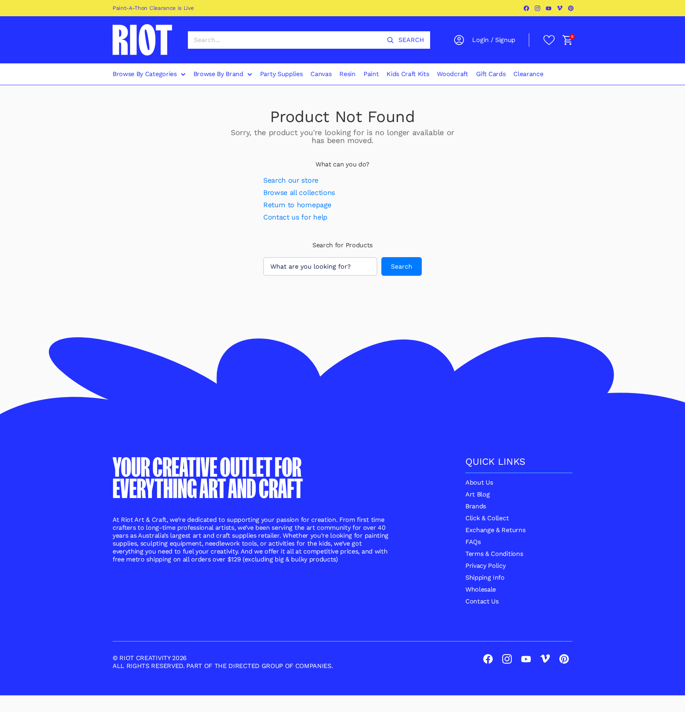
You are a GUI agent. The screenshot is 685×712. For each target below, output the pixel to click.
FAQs (473, 542)
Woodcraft (452, 74)
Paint (371, 74)
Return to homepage (297, 205)
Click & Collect (487, 518)
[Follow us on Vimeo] (560, 8)
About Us (479, 482)
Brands (475, 506)
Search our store (290, 180)
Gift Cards (491, 74)
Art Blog (477, 494)
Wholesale (480, 589)
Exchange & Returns (495, 530)
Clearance (528, 74)
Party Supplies (281, 74)
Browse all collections (299, 193)
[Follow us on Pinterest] (571, 8)
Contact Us (482, 601)
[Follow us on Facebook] (527, 8)
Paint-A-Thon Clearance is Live (153, 8)
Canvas (320, 74)
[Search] (390, 40)
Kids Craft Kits (408, 74)
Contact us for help (295, 217)
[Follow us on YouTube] (549, 8)
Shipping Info (485, 577)
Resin (347, 74)
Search (401, 266)
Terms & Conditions (494, 553)
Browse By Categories (145, 74)
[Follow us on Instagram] (538, 8)
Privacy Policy (485, 565)
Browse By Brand (218, 74)
